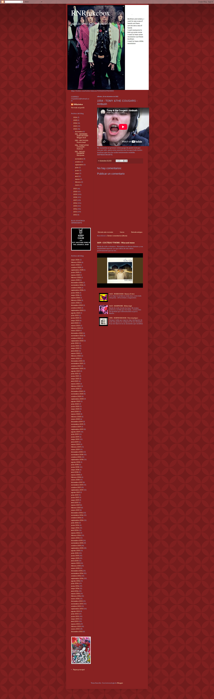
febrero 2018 (76, 477)
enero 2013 (75, 629)
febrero (78, 182)
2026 (75, 117)
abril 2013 (74, 621)
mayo (77, 173)
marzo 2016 (75, 533)
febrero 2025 (76, 277)
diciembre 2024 (77, 282)
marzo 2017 (75, 505)
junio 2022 (75, 346)
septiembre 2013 (77, 609)
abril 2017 (74, 502)
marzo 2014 (75, 593)
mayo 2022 (75, 348)
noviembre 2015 (77, 543)
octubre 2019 (76, 427)
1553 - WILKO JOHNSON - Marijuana (80, 153)
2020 (75, 191)
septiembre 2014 (77, 578)
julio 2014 (75, 583)
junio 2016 (75, 525)
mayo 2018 (75, 470)
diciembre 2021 (77, 361)
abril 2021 (74, 381)
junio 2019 (75, 437)
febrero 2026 (76, 262)
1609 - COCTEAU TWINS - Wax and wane (115, 243)
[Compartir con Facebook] (124, 161)
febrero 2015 (76, 566)
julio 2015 (74, 553)
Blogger (120, 683)
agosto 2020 (75, 401)
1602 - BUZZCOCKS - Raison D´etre (121, 294)
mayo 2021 (75, 379)
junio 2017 (75, 497)
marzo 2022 (75, 353)
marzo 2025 (75, 275)
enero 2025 (75, 280)
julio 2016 (75, 523)
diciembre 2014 (77, 571)
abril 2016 (75, 530)
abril (77, 176)
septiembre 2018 (77, 459)
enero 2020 (75, 419)
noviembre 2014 (77, 573)
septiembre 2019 (77, 429)
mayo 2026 (75, 260)
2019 (75, 194)
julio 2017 (74, 495)
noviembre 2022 (77, 336)
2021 (75, 188)
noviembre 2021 (77, 363)
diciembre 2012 (77, 631)
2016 (75, 203)
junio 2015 (75, 556)
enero (77, 185)
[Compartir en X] (121, 161)
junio (77, 170)
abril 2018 (75, 472)
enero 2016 (75, 538)
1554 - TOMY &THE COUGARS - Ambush (82, 147)
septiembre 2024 (77, 290)
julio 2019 (75, 434)
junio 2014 (75, 586)
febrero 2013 (76, 626)
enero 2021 (75, 389)
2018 (75, 197)
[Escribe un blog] (119, 161)
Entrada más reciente (105, 232)
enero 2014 (75, 599)
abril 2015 (74, 561)
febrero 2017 (76, 508)
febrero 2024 (76, 300)
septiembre (79, 165)
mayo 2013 (75, 619)
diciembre (79, 131)
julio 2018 (75, 465)
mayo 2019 (75, 439)
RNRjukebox (90, 13)
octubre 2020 (76, 396)
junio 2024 (75, 293)
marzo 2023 (75, 325)
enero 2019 (75, 449)
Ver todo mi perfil (77, 108)
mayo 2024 (75, 295)
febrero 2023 (76, 328)
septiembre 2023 (77, 310)
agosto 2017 (75, 492)
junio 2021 (75, 376)
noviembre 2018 (77, 454)
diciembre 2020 (77, 391)
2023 (75, 126)
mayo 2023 (75, 320)
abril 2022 (75, 351)
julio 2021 (75, 373)
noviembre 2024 (77, 285)
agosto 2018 (75, 462)
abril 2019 (75, 442)
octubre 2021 (76, 366)
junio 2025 (75, 272)
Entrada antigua (136, 232)
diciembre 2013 (77, 601)
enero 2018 (75, 480)
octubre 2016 (76, 518)
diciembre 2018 (77, 452)
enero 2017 (75, 510)
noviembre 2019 (77, 424)
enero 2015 (75, 568)
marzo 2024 (75, 298)
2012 (75, 215)
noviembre (79, 159)
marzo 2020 (75, 414)
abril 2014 (74, 591)
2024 (75, 123)
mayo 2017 (75, 500)
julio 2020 (75, 404)
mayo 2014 (75, 588)
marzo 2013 (75, 624)
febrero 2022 (76, 356)
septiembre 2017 (77, 490)
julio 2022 (75, 343)
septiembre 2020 (77, 399)
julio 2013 (75, 614)
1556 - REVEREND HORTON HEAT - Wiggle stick (82, 136)
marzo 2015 (75, 563)
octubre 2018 (76, 457)
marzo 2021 (75, 384)
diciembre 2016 (77, 513)
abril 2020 (75, 411)
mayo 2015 (75, 558)
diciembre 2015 (76, 540)
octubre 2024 (76, 288)
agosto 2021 (75, 371)
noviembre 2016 (77, 515)
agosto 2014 (75, 581)
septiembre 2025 (77, 270)
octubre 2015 (76, 545)
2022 (75, 129)
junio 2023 (75, 318)
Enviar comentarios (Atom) (117, 236)
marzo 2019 (75, 444)
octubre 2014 (76, 576)
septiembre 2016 (77, 520)
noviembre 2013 (77, 604)
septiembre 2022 (77, 341)
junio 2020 (75, 406)
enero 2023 (75, 330)
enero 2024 (75, 303)
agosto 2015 (75, 550)
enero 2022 (75, 358)
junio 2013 (75, 616)
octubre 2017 (76, 487)
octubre (78, 162)
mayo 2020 (75, 409)
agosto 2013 (75, 611)
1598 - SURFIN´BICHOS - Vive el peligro (123, 318)
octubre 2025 (76, 267)
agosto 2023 (75, 313)
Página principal (79, 669)
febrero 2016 (76, 535)
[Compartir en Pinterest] (126, 161)
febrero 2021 (76, 386)
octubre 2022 (76, 338)
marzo (77, 179)
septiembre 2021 (77, 368)
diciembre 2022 (77, 333)
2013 (75, 212)
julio (77, 167)
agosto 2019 (75, 432)
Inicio (122, 232)
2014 (75, 209)
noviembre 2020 (77, 394)
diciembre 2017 (76, 482)
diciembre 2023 (77, 305)
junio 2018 (75, 467)
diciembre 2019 (77, 421)
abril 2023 (75, 323)
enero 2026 (75, 265)
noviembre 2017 (77, 485)
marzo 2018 (75, 475)
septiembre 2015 (77, 548)
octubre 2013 (76, 606)
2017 (75, 200)
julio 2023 (75, 315)
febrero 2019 (76, 447)
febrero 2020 (76, 417)
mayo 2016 (75, 528)
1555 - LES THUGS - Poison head (82, 141)
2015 (75, 206)
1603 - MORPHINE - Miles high (120, 306)
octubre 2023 (76, 308)
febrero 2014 (76, 596)
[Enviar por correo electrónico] (117, 161)
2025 (75, 120)
